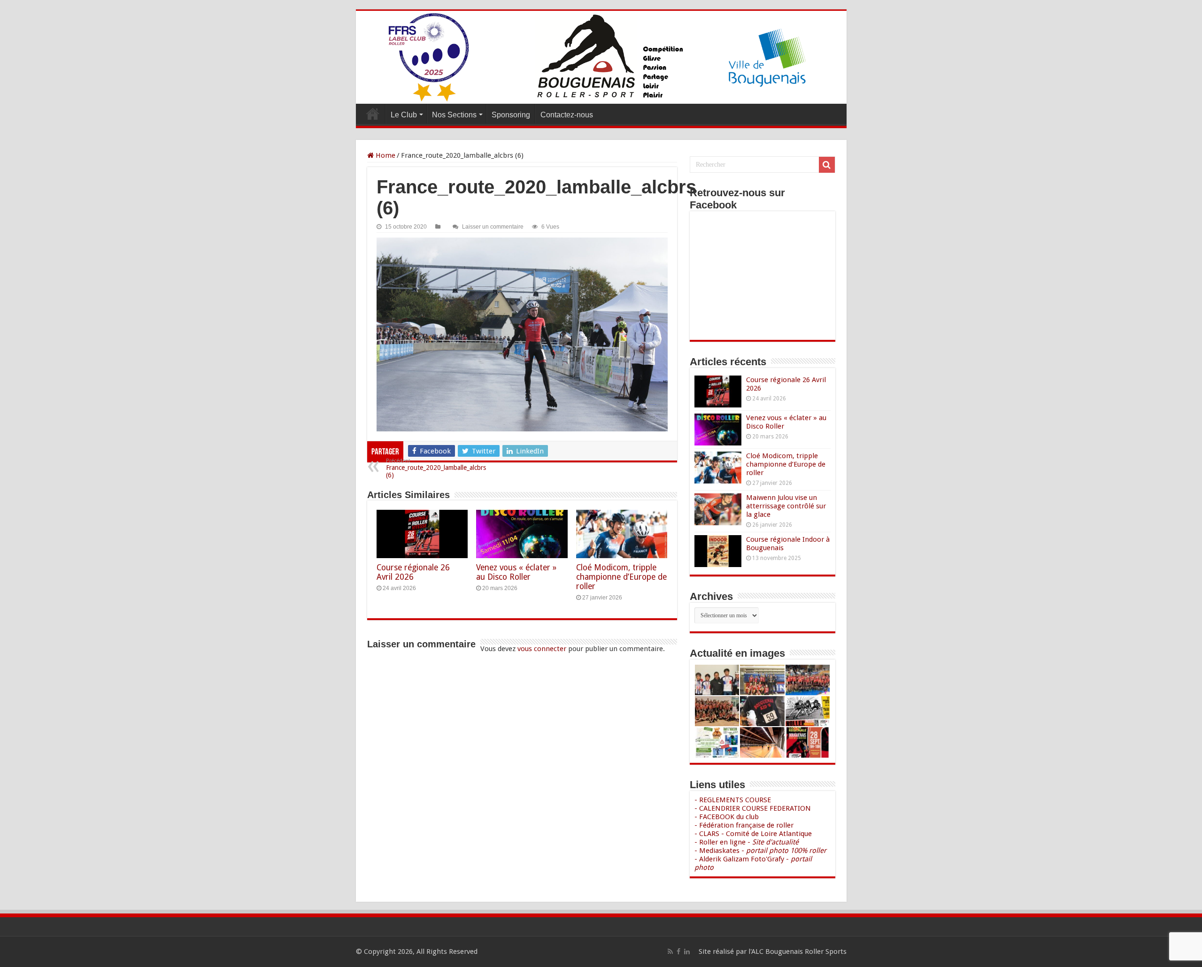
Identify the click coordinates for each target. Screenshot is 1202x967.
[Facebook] (678, 951)
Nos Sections (454, 115)
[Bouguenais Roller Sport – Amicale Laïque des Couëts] (601, 57)
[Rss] (670, 951)
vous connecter (541, 649)
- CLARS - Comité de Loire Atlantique (753, 833)
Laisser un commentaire (493, 226)
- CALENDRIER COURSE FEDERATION (752, 808)
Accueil (373, 113)
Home (384, 155)
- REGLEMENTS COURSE (732, 800)
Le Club (404, 115)
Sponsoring (511, 115)
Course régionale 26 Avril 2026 (413, 572)
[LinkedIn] (687, 951)
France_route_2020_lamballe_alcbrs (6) (436, 468)
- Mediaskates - (760, 850)
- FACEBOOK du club (726, 817)
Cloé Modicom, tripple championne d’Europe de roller (621, 577)
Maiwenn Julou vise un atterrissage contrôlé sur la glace (786, 506)
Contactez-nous (566, 115)
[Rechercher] (827, 165)
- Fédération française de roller (744, 825)
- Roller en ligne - (746, 842)
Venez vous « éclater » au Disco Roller (516, 572)
